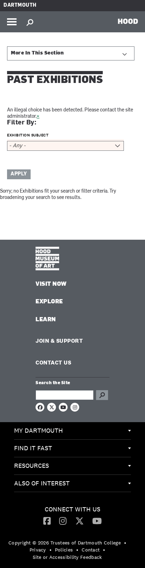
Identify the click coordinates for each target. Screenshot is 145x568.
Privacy (38, 550)
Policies (64, 550)
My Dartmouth (38, 430)
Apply (19, 174)
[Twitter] (79, 520)
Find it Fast (33, 448)
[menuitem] (72, 431)
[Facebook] (47, 520)
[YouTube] (97, 520)
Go (102, 395)
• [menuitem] (125, 543)
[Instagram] (63, 520)
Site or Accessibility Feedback (67, 557)
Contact (91, 550)
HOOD (128, 21)
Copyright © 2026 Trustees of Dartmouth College (64, 543)
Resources (31, 466)
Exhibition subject (28, 135)
